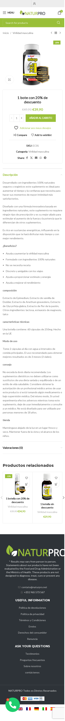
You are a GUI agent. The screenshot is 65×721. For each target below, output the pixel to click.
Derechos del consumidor (32, 632)
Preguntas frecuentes (32, 660)
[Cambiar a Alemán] (36, 708)
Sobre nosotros (32, 666)
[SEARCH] (58, 23)
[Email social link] (36, 157)
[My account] (34, 3)
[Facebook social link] (27, 157)
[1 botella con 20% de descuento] (17, 484)
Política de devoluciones (32, 607)
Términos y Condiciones (32, 620)
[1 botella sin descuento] (47, 486)
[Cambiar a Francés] (28, 708)
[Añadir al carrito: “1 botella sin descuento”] (56, 484)
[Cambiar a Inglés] (20, 708)
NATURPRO (15, 690)
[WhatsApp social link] (40, 157)
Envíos (32, 626)
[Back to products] (56, 33)
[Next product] (60, 33)
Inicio (6, 32)
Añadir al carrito (40, 117)
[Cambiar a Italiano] (45, 708)
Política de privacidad (32, 614)
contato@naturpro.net (34, 587)
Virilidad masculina (23, 32)
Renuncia (32, 638)
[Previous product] (51, 33)
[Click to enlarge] (9, 80)
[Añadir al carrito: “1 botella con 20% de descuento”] (26, 484)
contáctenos (32, 672)
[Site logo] (32, 12)
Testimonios (32, 653)
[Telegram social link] (45, 157)
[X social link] (31, 157)
